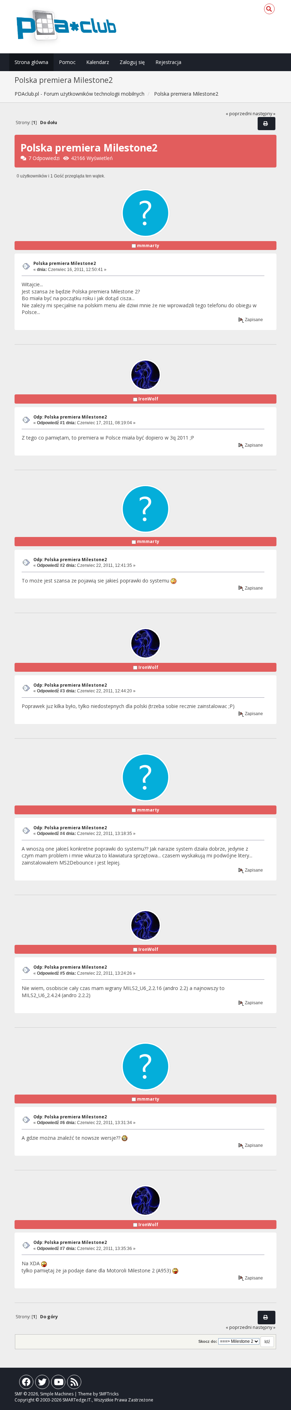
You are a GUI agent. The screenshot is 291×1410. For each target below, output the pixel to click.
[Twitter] (42, 1383)
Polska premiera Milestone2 (64, 263)
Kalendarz (97, 62)
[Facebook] (26, 1383)
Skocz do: (207, 1341)
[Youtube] (58, 1383)
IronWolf (148, 399)
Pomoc (67, 62)
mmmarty (148, 246)
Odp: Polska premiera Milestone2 (70, 417)
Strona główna (31, 62)
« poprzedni (239, 114)
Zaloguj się (132, 62)
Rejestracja (168, 62)
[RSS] (74, 1383)
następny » (264, 114)
